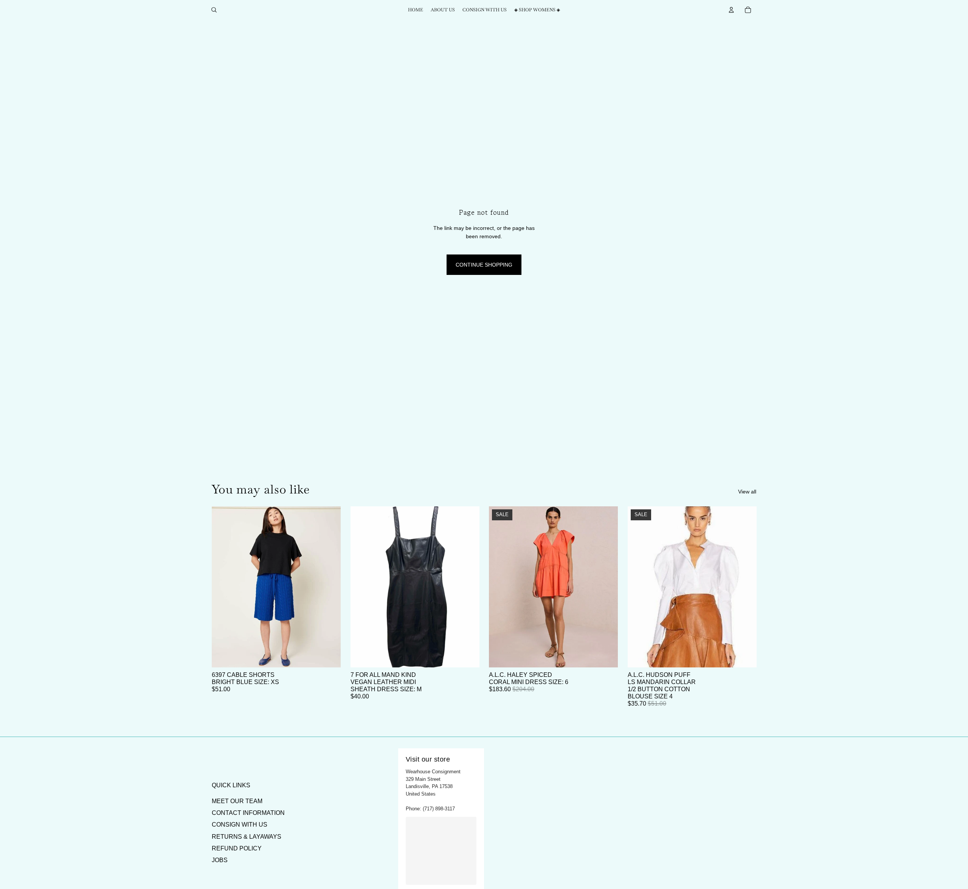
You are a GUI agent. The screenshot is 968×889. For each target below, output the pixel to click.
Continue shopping (484, 265)
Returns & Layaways (246, 836)
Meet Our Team (237, 801)
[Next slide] (329, 587)
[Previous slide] (223, 587)
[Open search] (214, 10)
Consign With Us (239, 824)
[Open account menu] (731, 10)
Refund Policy (237, 848)
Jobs (220, 860)
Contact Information (248, 813)
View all (747, 492)
